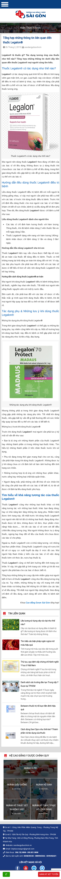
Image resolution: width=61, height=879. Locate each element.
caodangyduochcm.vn (22, 845)
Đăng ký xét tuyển (48, 874)
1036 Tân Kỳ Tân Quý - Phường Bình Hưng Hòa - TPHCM (34, 834)
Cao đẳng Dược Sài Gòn (38, 602)
